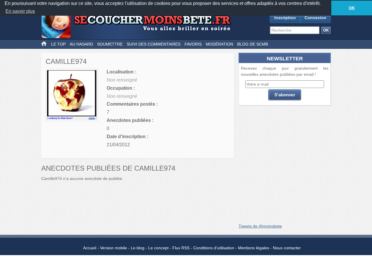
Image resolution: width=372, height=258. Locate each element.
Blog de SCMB (252, 44)
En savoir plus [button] (20, 11)
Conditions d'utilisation (213, 248)
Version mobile (113, 248)
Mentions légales (253, 248)
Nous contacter (287, 248)
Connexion (315, 17)
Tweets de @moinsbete (260, 226)
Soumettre (110, 44)
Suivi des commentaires (153, 44)
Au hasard (81, 44)
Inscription (285, 17)
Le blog (137, 248)
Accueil (89, 248)
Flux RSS (180, 248)
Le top (58, 44)
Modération (219, 44)
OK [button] (352, 8)
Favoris (193, 44)
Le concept (158, 248)
